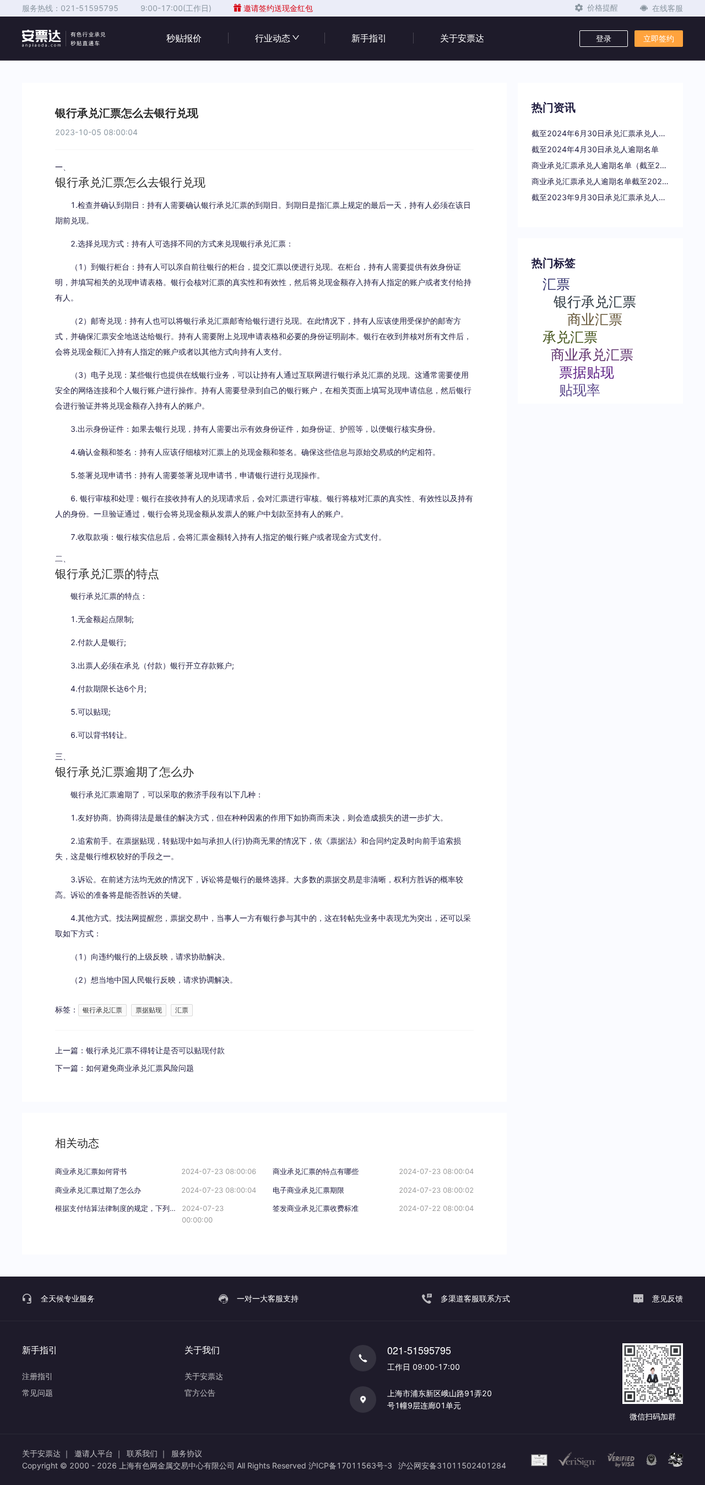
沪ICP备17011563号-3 (350, 1465)
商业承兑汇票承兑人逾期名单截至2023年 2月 (600, 181)
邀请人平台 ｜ (98, 1453)
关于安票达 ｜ (46, 1453)
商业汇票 (594, 318)
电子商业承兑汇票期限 (308, 1190)
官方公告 (200, 1392)
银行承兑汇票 (102, 1010)
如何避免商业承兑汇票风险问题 (140, 1068)
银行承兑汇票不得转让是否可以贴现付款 (155, 1050)
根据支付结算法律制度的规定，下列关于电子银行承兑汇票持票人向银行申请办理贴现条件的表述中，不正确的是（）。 (118, 1208)
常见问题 (37, 1392)
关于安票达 (462, 38)
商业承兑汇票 (592, 354)
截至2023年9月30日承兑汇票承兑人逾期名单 (600, 197)
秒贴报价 (184, 38)
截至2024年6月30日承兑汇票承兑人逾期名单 (600, 133)
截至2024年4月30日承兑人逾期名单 (595, 149)
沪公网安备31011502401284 (452, 1465)
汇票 (181, 1010)
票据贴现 (148, 1010)
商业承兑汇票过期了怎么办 (98, 1190)
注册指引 (37, 1376)
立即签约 (658, 38)
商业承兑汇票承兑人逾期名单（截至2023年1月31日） (600, 165)
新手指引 (369, 38)
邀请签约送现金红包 (278, 8)
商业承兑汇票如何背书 (91, 1171)
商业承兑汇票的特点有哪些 (316, 1171)
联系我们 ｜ (147, 1453)
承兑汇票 (570, 336)
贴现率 (579, 389)
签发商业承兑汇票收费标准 (316, 1208)
